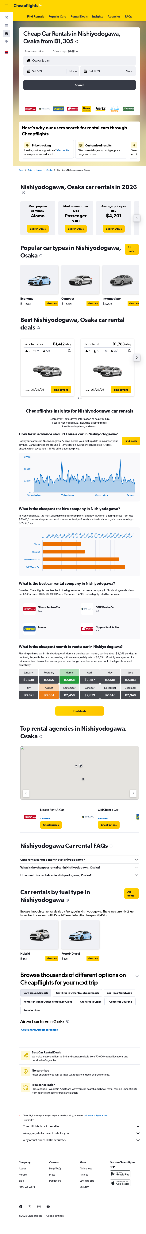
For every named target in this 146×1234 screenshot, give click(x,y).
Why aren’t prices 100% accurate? (44, 1140)
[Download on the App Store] (120, 1183)
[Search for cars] (6, 33)
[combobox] (35, 51)
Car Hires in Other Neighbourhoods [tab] (77, 992)
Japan (39, 170)
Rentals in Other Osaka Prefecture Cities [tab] (48, 1001)
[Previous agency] (26, 793)
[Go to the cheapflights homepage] (28, 6)
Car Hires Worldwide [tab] (119, 992)
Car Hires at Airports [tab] (36, 992)
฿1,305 (64, 41)
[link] (38, 229)
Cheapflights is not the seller (41, 1126)
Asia (30, 170)
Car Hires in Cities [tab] (90, 1001)
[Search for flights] (6, 17)
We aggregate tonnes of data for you (46, 1133)
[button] (6, 6)
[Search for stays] (6, 25)
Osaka (49, 170)
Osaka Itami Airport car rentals (39, 1029)
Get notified (63, 150)
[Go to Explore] (6, 41)
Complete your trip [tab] (120, 1001)
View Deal (52, 303)
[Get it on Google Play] (120, 1173)
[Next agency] (133, 793)
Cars (21, 170)
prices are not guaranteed (96, 1115)
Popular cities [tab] (32, 1010)
